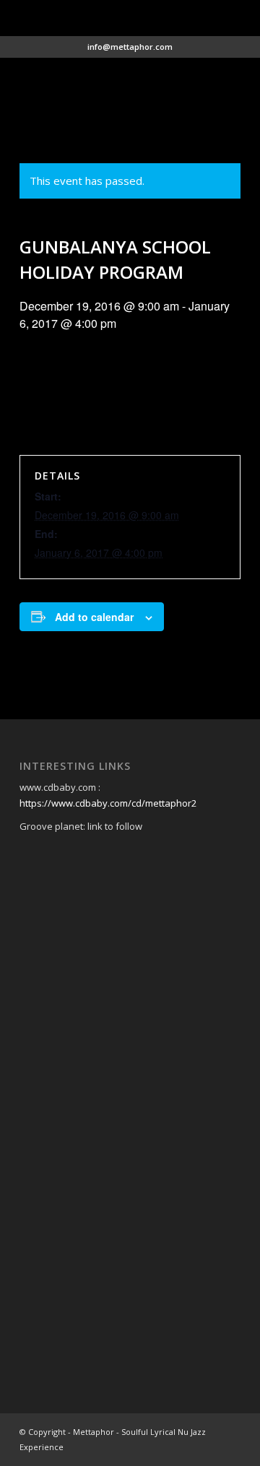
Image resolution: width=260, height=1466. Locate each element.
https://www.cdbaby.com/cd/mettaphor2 (108, 803)
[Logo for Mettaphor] (108, 87)
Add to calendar (94, 617)
